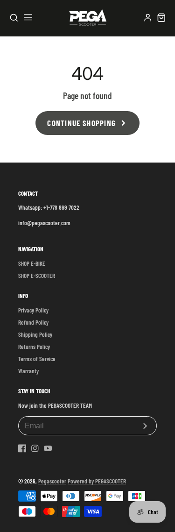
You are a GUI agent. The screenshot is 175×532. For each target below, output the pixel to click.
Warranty (28, 371)
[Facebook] (22, 448)
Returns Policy (34, 346)
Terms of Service (37, 358)
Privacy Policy (33, 310)
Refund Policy (33, 322)
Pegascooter (52, 481)
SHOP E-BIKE (31, 263)
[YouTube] (48, 448)
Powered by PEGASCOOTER (97, 481)
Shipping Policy (35, 334)
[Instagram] (35, 448)
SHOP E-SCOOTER (36, 275)
